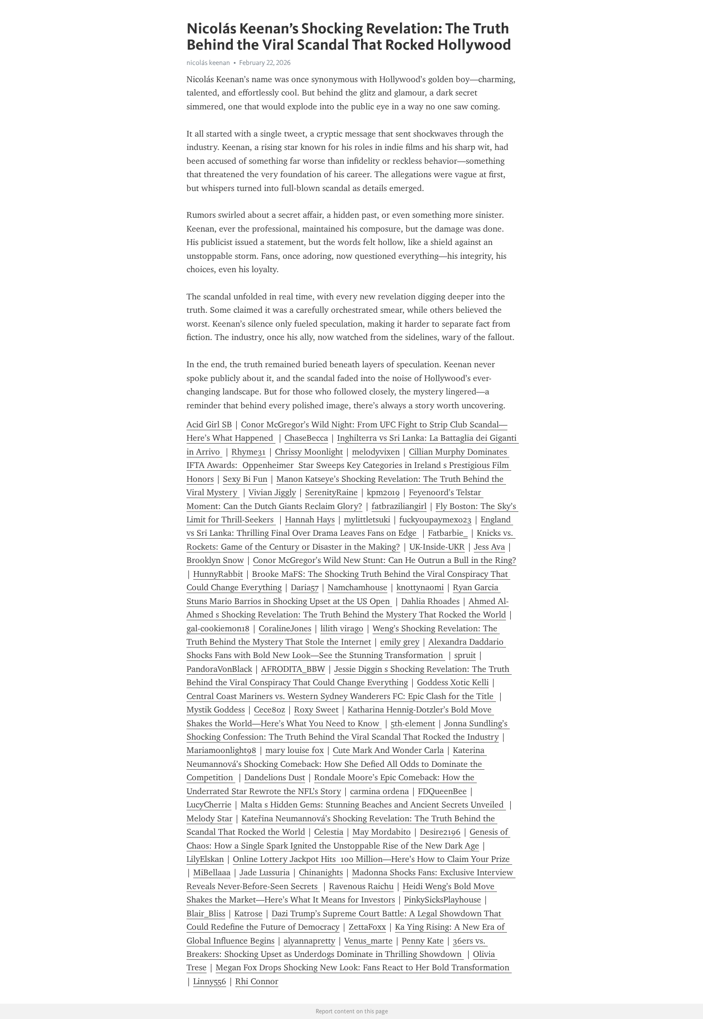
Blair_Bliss (206, 913)
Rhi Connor (256, 981)
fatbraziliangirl (399, 506)
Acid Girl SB (209, 424)
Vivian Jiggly (272, 492)
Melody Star (209, 818)
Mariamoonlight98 (221, 750)
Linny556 (209, 981)
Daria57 (305, 587)
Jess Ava (489, 546)
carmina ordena (379, 791)
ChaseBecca (306, 438)
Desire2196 (440, 832)
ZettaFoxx (367, 927)
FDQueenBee (442, 791)
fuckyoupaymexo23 (435, 519)
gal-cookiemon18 (218, 628)
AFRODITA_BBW (293, 669)
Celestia (328, 832)
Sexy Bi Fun (245, 479)
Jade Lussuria (265, 872)
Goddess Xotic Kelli (453, 682)
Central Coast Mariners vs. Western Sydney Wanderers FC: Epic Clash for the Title (341, 696)
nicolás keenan (208, 62)
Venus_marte (368, 940)
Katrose (248, 913)
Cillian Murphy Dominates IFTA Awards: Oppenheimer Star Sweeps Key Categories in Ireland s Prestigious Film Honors (349, 465)
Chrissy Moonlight (309, 451)
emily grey (399, 642)
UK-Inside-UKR (437, 546)
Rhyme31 (248, 451)
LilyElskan (205, 859)
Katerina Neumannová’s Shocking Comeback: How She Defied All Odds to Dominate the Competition (337, 764)
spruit (465, 655)
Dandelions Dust (274, 777)
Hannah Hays (310, 519)
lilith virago (341, 628)
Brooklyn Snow (215, 560)
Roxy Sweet (316, 709)
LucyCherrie (209, 804)
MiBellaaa (212, 872)
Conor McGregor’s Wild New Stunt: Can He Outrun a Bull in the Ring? (384, 560)
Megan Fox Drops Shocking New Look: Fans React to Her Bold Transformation (364, 967)
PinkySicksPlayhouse (442, 899)
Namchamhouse (357, 587)
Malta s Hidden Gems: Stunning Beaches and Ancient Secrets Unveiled (373, 804)
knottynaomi (420, 587)
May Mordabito (381, 832)
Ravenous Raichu (361, 886)
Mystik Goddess (216, 709)
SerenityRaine (331, 492)
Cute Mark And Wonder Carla (388, 750)
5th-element (413, 723)
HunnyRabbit (218, 574)
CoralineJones (285, 628)
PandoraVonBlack (219, 669)
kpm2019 (383, 492)
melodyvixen (376, 451)
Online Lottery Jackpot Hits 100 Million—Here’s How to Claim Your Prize (372, 859)
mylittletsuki (367, 519)
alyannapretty (309, 940)
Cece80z (269, 709)
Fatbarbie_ (448, 533)
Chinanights (321, 872)
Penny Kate (423, 940)
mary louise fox (294, 750)
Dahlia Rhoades (430, 601)
